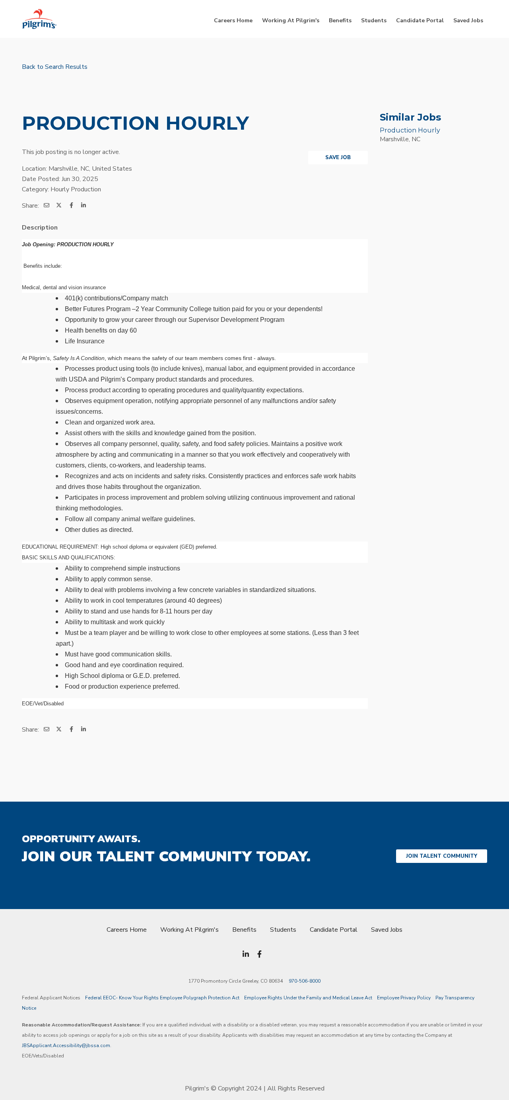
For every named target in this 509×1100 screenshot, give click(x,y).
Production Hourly (410, 130)
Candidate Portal (420, 20)
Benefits (340, 20)
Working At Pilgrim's (290, 20)
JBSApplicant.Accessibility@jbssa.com (66, 1045)
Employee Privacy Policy (404, 998)
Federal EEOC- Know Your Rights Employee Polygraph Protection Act (162, 998)
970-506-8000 (305, 981)
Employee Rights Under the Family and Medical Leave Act (308, 998)
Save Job (338, 157)
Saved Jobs (468, 20)
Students (374, 20)
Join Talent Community (441, 856)
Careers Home (233, 20)
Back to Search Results (54, 66)
